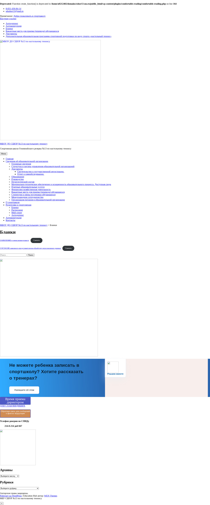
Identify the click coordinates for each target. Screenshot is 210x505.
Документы (11, 33)
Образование (17, 176)
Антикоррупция (13, 26)
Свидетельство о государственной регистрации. (40, 171)
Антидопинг (12, 23)
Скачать (36, 240)
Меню (3, 154)
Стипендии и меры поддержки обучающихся (33, 194)
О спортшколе (13, 202)
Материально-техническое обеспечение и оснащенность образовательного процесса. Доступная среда (61, 184)
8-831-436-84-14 (13, 8)
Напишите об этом (24, 390)
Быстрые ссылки (8, 18)
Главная (9, 159)
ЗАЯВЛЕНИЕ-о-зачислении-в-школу (14, 240)
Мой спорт (16, 212)
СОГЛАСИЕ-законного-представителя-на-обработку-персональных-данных (30, 248)
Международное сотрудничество (27, 197)
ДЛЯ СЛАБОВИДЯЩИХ (12, 406)
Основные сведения (21, 164)
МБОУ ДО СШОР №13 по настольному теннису (23, 144)
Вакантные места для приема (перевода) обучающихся (32, 31)
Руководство (17, 179)
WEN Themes (50, 496)
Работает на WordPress (11, 496)
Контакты (10, 220)
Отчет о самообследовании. (30, 174)
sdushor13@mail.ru (14, 11)
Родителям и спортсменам (18, 205)
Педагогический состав (22, 182)
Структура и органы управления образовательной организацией (42, 166)
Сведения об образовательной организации (27, 161)
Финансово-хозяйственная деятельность (31, 189)
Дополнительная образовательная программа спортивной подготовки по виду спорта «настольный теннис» (58, 36)
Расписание (17, 210)
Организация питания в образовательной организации (38, 200)
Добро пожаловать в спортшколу (29, 16)
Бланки (9, 28)
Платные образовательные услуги (28, 187)
